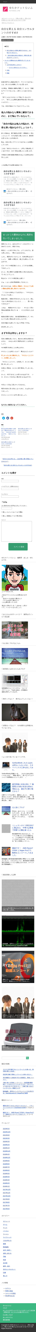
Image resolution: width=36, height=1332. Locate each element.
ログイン (8, 1288)
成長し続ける (7, 1253)
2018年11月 (6, 1157)
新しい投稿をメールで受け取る (12, 516)
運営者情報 (6, 1319)
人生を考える (7, 1240)
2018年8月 (6, 1164)
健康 (4, 1243)
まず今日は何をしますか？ (14, 64)
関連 (8, 73)
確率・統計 (6, 1266)
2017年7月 (6, 1205)
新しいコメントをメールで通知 (12, 512)
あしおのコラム (8, 1317)
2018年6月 (6, 1170)
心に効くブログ (18, 807)
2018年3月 (6, 1180)
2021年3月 (6, 1138)
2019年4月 (6, 1154)
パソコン (6, 1231)
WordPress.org (10, 1296)
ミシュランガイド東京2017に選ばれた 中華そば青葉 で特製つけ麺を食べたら (23, 827)
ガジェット (6, 1221)
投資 (4, 1260)
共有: (8, 70)
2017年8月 (6, 1202)
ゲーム (5, 1224)
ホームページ (7, 1305)
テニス (5, 1227)
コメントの (10, 1293)
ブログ (5, 1308)
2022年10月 (6, 1132)
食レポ (5, 1276)
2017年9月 (6, 1199)
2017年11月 (6, 1193)
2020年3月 (6, 1141)
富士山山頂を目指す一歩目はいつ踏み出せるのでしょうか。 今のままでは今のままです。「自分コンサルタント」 (8, 432)
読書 (4, 1272)
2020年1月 (6, 1148)
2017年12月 (6, 1189)
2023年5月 (6, 1128)
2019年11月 (6, 1151)
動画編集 (6, 1247)
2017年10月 (6, 1196)
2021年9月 (6, 1135)
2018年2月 (6, 1183)
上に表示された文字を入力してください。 (14, 505)
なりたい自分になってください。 (18, 67)
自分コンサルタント (7, 40)
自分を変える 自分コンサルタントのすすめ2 (18, 465)
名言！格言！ (7, 1250)
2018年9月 (6, 1160)
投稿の (9, 1291)
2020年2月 (6, 1144)
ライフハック (7, 1237)
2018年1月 (6, 1186)
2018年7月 (6, 1167)
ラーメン (6, 1234)
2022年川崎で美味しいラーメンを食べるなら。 (18, 1074)
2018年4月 (6, 1176)
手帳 (4, 1256)
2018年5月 (6, 1173)
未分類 (5, 1263)
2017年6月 (6, 1209)
